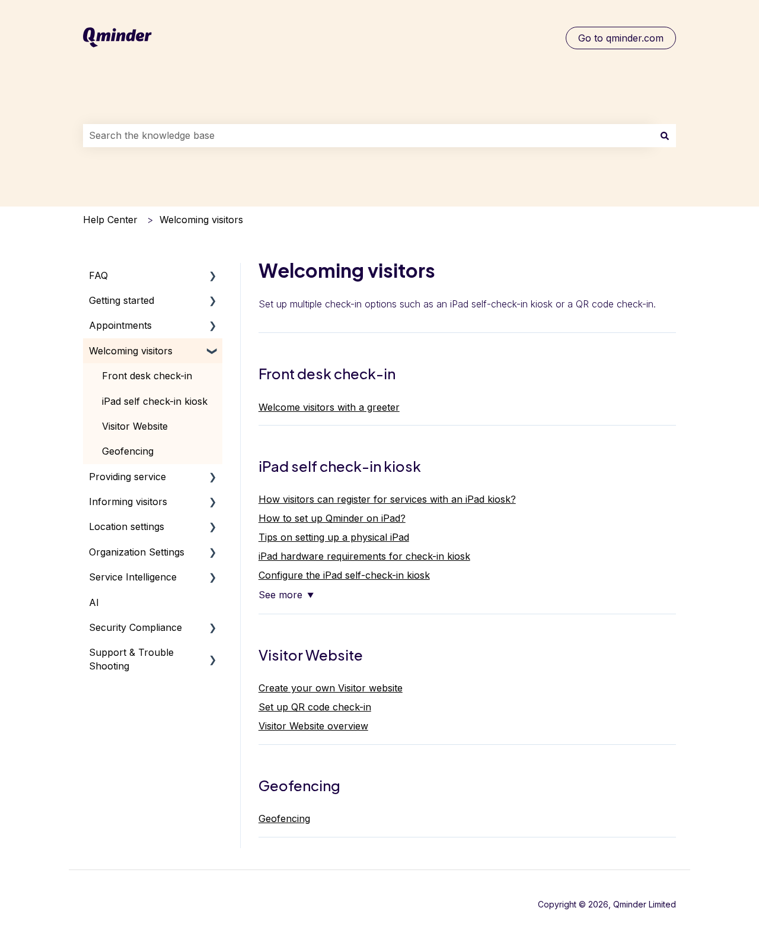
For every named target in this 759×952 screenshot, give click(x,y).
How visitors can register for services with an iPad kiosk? (387, 499)
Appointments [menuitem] (120, 325)
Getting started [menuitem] (121, 300)
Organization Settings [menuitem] (136, 552)
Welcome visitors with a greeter (329, 407)
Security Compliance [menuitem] (135, 627)
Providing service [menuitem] (127, 477)
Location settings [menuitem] (126, 526)
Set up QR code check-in (315, 707)
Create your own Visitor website (331, 688)
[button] (212, 276)
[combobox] (368, 135)
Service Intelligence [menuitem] (133, 577)
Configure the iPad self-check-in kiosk (344, 575)
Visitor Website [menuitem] (135, 426)
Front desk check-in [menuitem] (147, 376)
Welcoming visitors (201, 220)
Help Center (110, 220)
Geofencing (284, 818)
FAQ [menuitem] (98, 275)
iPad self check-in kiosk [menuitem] (155, 401)
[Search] (664, 135)
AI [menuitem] (94, 602)
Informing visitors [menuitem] (128, 501)
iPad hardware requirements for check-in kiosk (364, 556)
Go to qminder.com (621, 38)
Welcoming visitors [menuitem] (131, 351)
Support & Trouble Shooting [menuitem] (131, 658)
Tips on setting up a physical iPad (334, 537)
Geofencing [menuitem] (128, 451)
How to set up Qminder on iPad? (332, 518)
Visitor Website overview (313, 726)
